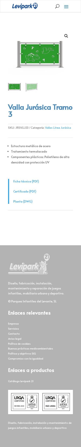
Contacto (14, 333)
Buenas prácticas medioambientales (30, 348)
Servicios (13, 328)
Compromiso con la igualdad (25, 358)
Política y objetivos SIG (22, 353)
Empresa (13, 323)
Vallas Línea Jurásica (58, 127)
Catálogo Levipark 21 (21, 381)
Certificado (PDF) (24, 191)
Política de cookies (19, 344)
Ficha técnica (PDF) (26, 181)
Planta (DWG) (23, 201)
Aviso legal (14, 338)
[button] (66, 36)
